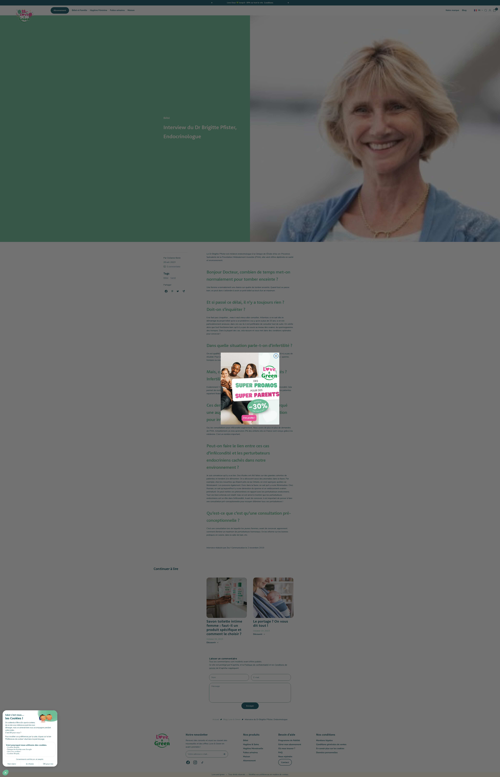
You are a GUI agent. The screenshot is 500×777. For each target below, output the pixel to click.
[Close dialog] (276, 356)
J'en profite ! (249, 418)
